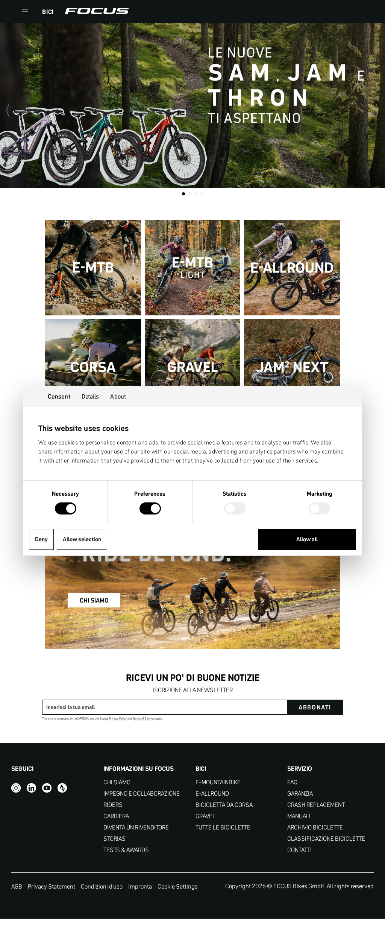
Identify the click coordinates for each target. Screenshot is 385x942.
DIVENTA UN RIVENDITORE (136, 827)
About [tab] (118, 396)
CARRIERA (116, 816)
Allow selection (82, 539)
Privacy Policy (118, 719)
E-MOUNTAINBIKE (218, 782)
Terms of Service (144, 719)
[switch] (150, 509)
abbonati (315, 707)
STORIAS (114, 839)
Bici (48, 12)
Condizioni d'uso (102, 886)
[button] (25, 12)
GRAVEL (205, 816)
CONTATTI (299, 850)
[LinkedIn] (31, 787)
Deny (41, 539)
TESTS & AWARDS (126, 850)
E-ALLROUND (212, 793)
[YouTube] (47, 787)
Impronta (140, 886)
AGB (16, 886)
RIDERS (113, 805)
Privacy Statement (51, 886)
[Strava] (62, 787)
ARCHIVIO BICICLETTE (315, 827)
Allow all (307, 539)
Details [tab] (90, 396)
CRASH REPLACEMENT (316, 805)
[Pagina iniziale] (97, 12)
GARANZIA (300, 793)
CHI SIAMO (94, 600)
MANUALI (299, 816)
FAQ (292, 782)
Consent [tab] (59, 396)
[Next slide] (373, 110)
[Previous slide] (11, 110)
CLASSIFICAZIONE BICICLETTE (326, 839)
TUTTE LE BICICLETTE (223, 827)
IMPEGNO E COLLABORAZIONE (141, 793)
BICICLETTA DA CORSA (224, 805)
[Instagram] (16, 787)
